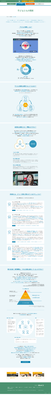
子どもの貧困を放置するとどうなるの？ (23, 20)
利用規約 (34, 387)
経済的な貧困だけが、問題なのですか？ (37, 20)
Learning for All (3, 1)
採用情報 (16, 387)
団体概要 (8, 387)
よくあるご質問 (25, 387)
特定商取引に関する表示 (10, 388)
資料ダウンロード (21, 387)
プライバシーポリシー (39, 387)
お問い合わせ (30, 387)
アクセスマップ (12, 387)
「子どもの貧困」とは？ (12, 20)
